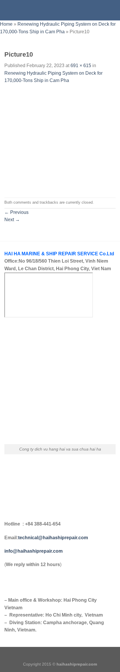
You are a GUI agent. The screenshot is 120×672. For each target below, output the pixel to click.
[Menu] (7, 10)
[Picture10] (60, 140)
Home (6, 24)
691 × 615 (80, 65)
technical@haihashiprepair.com (53, 537)
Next (12, 219)
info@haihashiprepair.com (34, 551)
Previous (16, 212)
